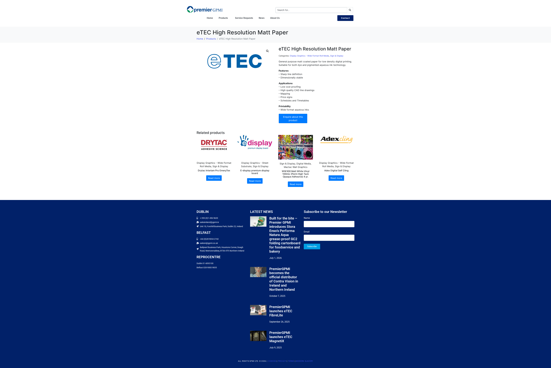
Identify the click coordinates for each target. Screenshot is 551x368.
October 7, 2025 (277, 296)
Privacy (282, 361)
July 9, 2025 (275, 347)
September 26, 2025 (279, 321)
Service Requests (244, 18)
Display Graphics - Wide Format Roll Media (309, 56)
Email (307, 231)
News (261, 18)
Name (307, 218)
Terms (291, 361)
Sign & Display (336, 56)
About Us (275, 18)
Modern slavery (304, 361)
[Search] (350, 10)
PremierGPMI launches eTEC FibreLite (280, 311)
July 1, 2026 (275, 258)
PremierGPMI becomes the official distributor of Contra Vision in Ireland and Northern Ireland (283, 279)
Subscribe (312, 246)
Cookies (272, 361)
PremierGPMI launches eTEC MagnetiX (280, 337)
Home (210, 18)
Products (223, 18)
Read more (214, 178)
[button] (267, 51)
